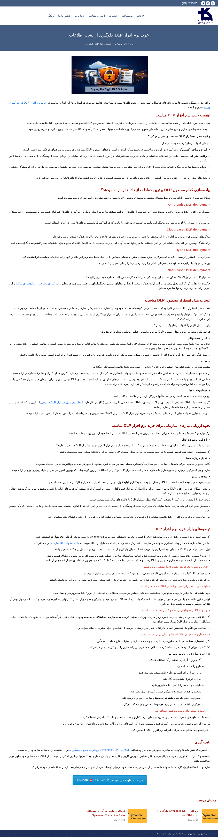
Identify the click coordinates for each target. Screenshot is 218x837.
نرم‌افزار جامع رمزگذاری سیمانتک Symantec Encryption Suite (106, 813)
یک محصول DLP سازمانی (64, 543)
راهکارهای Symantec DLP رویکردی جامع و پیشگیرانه (99, 749)
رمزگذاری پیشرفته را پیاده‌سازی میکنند (37, 283)
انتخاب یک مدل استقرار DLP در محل (62, 402)
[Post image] (137, 816)
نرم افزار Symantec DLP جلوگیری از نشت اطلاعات (177, 813)
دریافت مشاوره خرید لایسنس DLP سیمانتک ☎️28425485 (110, 780)
